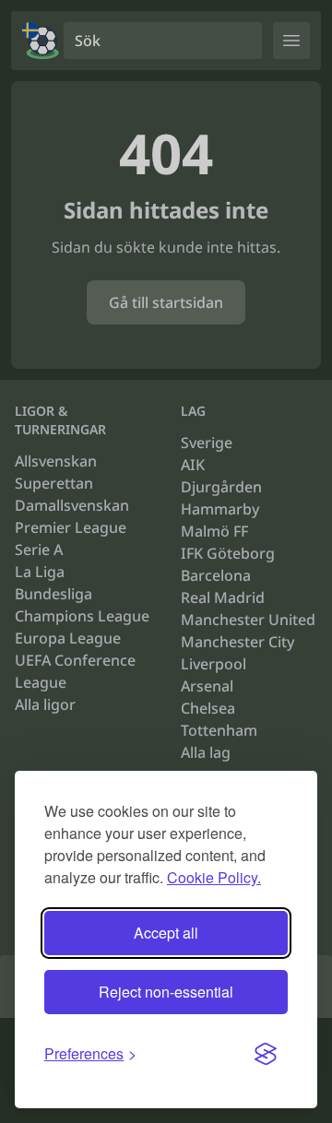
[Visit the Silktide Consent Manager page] (265, 1054)
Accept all (166, 932)
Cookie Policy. (214, 877)
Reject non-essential (166, 991)
